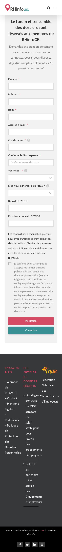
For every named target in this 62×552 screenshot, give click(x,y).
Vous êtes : (15, 170)
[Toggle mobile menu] (55, 8)
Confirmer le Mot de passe (24, 155)
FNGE (42, 530)
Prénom (14, 94)
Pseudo (13, 79)
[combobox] (31, 177)
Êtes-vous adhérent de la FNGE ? (26, 185)
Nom (12, 109)
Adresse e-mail (18, 124)
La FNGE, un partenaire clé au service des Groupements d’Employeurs (31, 483)
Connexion (31, 330)
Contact (12, 398)
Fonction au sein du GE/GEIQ (24, 216)
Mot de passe (17, 140)
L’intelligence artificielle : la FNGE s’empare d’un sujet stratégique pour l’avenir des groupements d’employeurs (31, 425)
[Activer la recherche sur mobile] (48, 8)
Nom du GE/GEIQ (17, 201)
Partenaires (12, 420)
